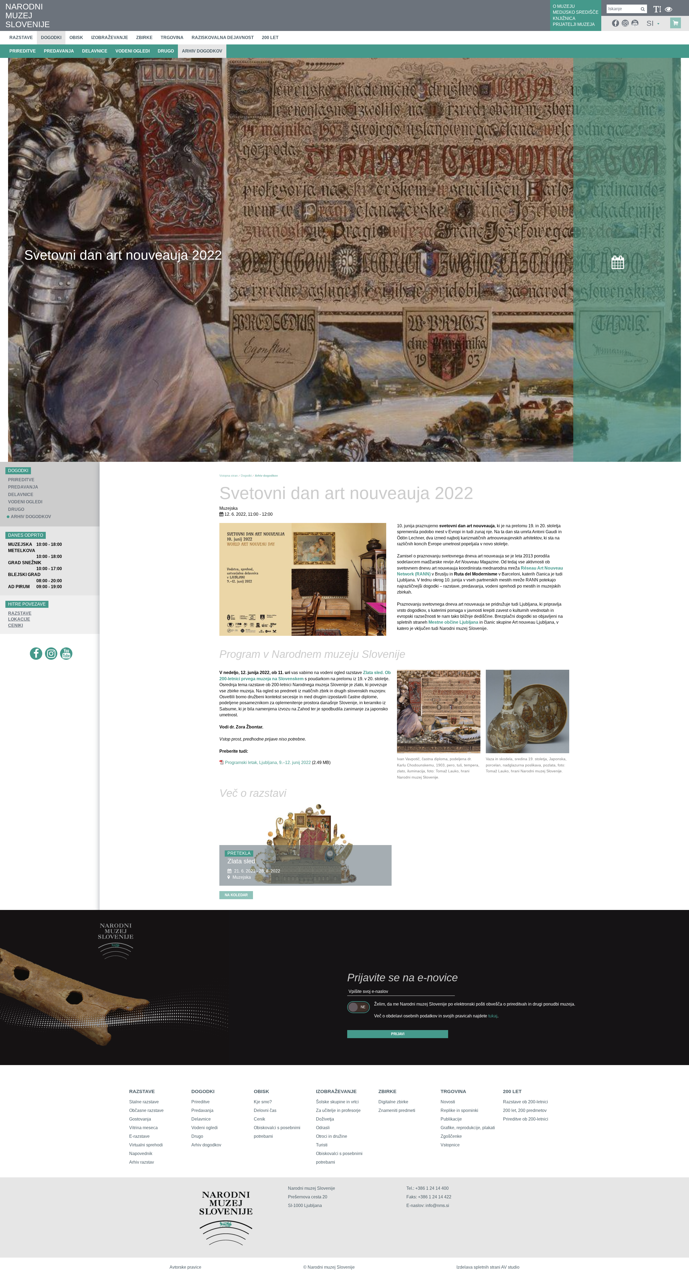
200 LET (512, 1091)
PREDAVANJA (59, 51)
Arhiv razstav (141, 1162)
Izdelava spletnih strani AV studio (487, 1267)
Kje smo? (263, 1102)
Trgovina (172, 37)
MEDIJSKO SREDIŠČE (576, 12)
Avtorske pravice (185, 1267)
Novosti (448, 1102)
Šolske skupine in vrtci (337, 1102)
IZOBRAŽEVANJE (336, 1091)
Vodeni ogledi (204, 1127)
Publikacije (451, 1119)
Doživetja (325, 1119)
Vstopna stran (228, 475)
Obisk (76, 37)
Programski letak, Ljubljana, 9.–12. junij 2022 (268, 762)
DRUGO (166, 51)
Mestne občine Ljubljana (453, 622)
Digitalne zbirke (393, 1102)
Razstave (21, 37)
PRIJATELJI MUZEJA (574, 24)
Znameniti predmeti (396, 1110)
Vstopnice (450, 1145)
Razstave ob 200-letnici (525, 1102)
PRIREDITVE (22, 51)
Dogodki (51, 37)
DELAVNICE (94, 51)
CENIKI (15, 625)
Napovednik (140, 1153)
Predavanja (202, 1110)
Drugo (197, 1136)
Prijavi (398, 1034)
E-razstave (139, 1136)
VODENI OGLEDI (132, 51)
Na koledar (236, 895)
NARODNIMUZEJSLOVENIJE (27, 15)
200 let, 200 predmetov (525, 1110)
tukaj (492, 1016)
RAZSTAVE (19, 613)
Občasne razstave (146, 1110)
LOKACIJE (19, 619)
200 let (270, 37)
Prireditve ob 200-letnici (525, 1119)
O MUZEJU (564, 6)
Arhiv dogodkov (202, 51)
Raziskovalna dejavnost (223, 37)
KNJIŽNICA (564, 18)
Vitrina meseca (143, 1127)
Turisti (322, 1145)
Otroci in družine (331, 1136)
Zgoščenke (451, 1136)
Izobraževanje (109, 37)
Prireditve (200, 1102)
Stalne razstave (144, 1102)
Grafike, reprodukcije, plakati (468, 1127)
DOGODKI (203, 1091)
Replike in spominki (459, 1110)
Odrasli (323, 1127)
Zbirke (144, 37)
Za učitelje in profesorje (338, 1110)
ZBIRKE (387, 1091)
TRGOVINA (453, 1091)
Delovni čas (265, 1110)
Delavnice (201, 1119)
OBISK (261, 1091)
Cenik (259, 1119)
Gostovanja (140, 1119)
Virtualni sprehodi (146, 1145)
